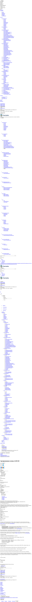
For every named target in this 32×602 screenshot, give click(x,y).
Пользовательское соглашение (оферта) (12, 597)
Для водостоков (6, 49)
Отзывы (3, 499)
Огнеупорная (5, 23)
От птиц (5, 56)
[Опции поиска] (1, 256)
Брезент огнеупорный (7, 63)
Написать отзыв (3, 560)
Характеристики (4, 497)
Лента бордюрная (6, 45)
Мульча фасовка (6, 86)
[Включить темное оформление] (1, 113)
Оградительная (6, 46)
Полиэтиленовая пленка (5, 75)
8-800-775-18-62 (2, 104)
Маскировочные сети (7, 92)
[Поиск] (1, 289)
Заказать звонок (3, 106)
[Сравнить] (2, 465)
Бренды (3, 12)
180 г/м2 (5, 74)
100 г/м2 (5, 21)
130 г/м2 (5, 80)
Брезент (3, 61)
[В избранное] (2, 464)
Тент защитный (6, 34)
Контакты (3, 14)
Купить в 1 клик (3, 492)
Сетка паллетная (4, 58)
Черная (5, 77)
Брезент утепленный (7, 64)
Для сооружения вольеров (7, 53)
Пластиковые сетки (5, 43)
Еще (4, 148)
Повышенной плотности (7, 40)
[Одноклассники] (2, 467)
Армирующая (6, 44)
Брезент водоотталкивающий (8, 62)
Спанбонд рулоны (6, 84)
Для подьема (5, 70)
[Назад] (4, 296)
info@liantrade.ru (2, 103)
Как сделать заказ (4, 98)
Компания (1, 585)
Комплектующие (6, 42)
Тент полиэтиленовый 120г (8, 32)
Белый (5, 81)
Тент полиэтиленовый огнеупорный (9, 36)
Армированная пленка (5, 71)
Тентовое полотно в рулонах (8, 35)
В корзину (2, 470)
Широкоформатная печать (6, 60)
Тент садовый (6, 30)
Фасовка (5, 25)
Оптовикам (3, 97)
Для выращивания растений (8, 50)
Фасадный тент (6, 38)
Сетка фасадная (4, 18)
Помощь (1, 591)
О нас (1, 586)
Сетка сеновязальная (5, 57)
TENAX (5, 26)
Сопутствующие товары (5, 93)
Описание (3, 496)
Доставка (3, 498)
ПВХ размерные (6, 66)
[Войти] (0, 290)
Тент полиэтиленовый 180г (8, 33)
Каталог (1, 582)
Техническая (5, 76)
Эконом (5, 41)
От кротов (5, 55)
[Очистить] (15, 255)
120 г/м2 (5, 73)
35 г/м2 (5, 19)
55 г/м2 (5, 20)
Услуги (1, 584)
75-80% (5, 29)
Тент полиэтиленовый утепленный (9, 37)
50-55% (5, 28)
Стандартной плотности (7, 39)
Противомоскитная (6, 47)
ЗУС (2, 68)
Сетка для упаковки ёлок (5, 88)
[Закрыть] (1, 294)
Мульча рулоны (6, 85)
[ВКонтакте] (1, 467)
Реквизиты (3, 13)
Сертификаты (4, 15)
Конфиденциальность (3, 597)
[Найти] (3, 257)
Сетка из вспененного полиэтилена (7, 87)
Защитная (5, 24)
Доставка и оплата (3, 592)
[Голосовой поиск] (1, 257)
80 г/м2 (5, 72)
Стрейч (5, 78)
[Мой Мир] (3, 467)
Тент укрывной (6, 31)
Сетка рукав (4, 90)
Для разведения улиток (7, 52)
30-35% (5, 27)
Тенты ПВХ (4, 65)
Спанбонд (3, 83)
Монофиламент (6, 22)
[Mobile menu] (1, 276)
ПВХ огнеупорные (6, 67)
